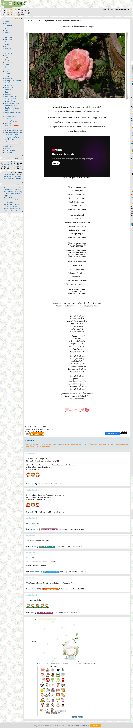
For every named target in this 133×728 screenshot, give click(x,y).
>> (21, 159)
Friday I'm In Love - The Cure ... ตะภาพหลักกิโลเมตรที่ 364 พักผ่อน (13, 200)
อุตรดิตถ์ (7, 74)
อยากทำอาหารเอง (10, 116)
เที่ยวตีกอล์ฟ (8, 94)
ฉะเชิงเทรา (8, 26)
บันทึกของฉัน (9, 146)
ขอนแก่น (7, 23)
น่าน (6, 42)
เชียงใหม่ (7, 32)
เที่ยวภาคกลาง (9, 85)
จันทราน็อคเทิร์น (35, 572)
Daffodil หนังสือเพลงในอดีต (13, 130)
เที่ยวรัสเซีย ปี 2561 (11, 96)
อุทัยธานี (7, 71)
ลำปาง (7, 60)
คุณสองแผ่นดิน (120, 444)
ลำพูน (6, 58)
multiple (32, 484)
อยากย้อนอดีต (9, 119)
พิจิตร (6, 46)
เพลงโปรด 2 (9, 125)
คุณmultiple (28, 444)
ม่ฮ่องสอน (8, 53)
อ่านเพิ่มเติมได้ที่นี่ (83, 726)
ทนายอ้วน (33, 546)
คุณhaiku (112, 444)
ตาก (6, 35)
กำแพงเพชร (8, 21)
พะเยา (7, 44)
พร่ (6, 51)
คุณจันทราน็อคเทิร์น (84, 444)
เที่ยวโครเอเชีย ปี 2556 (12, 103)
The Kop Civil (34, 529)
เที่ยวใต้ (7, 92)
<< (4, 159)
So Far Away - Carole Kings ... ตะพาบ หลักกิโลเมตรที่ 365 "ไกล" (13, 194)
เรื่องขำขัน (8, 148)
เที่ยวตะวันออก (9, 87)
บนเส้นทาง (8, 78)
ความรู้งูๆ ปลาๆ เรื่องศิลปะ (13, 80)
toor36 (36, 589)
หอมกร (32, 612)
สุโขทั (7, 69)
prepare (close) (10, 150)
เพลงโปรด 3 (9, 128)
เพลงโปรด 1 (9, 123)
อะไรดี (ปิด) (8, 152)
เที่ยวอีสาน (8, 83)
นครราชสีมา (9, 37)
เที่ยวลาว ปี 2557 (10, 101)
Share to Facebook (112, 433)
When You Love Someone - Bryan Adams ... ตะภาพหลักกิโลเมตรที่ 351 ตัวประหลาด (13, 176)
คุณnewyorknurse (45, 446)
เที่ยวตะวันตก (9, 90)
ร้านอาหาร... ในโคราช (12, 135)
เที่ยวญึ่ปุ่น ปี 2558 (10, 99)
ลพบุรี (6, 55)
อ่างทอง (7, 76)
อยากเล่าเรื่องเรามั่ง (11, 121)
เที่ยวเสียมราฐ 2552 (11, 106)
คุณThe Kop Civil (63, 444)
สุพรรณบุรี (8, 67)
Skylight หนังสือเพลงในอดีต (13, 132)
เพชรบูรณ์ (8, 48)
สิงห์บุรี (7, 64)
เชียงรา (7, 30)
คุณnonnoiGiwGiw (96, 444)
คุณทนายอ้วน (74, 444)
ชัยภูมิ (6, 28)
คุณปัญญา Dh (37, 444)
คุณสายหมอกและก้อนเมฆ (50, 444)
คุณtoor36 (106, 444)
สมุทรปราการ (9, 62)
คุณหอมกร (35, 446)
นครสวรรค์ (8, 39)
